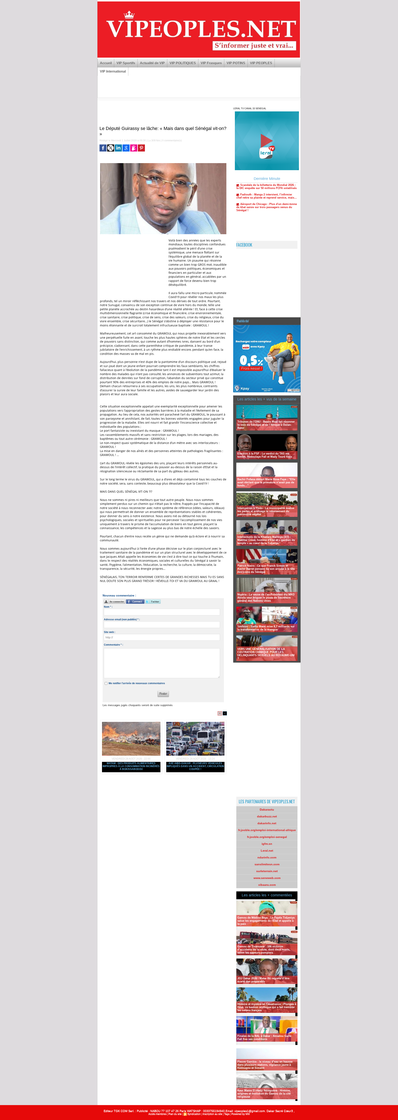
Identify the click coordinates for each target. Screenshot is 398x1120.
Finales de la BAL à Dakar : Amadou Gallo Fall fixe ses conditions (264, 1037)
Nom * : (108, 606)
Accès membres (157, 1114)
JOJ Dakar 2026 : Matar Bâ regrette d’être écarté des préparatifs (263, 980)
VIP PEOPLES (261, 63)
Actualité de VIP (152, 63)
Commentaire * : (113, 644)
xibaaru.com (267, 884)
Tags (226, 1114)
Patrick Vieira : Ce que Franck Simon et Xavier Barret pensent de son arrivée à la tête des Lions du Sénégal (266, 568)
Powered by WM (240, 1114)
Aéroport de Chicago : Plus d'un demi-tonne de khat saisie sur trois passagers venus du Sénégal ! (266, 185)
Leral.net (267, 850)
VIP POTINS (236, 63)
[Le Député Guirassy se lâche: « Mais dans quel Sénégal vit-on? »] (163, 164)
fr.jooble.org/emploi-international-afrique (267, 830)
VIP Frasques (211, 63)
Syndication (194, 1114)
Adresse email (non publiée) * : (122, 619)
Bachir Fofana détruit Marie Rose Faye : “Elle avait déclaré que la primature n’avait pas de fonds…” (266, 482)
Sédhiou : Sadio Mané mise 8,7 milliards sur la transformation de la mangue (266, 628)
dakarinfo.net (266, 823)
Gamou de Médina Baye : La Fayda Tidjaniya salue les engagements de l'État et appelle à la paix (266, 920)
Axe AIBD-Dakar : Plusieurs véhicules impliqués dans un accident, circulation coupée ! (195, 766)
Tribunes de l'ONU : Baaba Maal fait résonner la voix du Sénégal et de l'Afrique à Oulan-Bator (266, 424)
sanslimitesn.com (267, 864)
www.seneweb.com (267, 878)
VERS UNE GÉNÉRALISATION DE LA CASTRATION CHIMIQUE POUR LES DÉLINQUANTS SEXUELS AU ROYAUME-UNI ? (266, 653)
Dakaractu (267, 809)
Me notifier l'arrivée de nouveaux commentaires (137, 683)
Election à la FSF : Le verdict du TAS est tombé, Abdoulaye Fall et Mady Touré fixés (264, 455)
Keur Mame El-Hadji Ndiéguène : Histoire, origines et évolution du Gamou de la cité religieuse (264, 1093)
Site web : (109, 632)
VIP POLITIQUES (183, 63)
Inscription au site (212, 1114)
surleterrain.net (267, 871)
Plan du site (175, 1114)
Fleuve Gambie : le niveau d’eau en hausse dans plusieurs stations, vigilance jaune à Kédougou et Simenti (264, 1064)
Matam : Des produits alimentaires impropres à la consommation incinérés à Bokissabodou (131, 766)
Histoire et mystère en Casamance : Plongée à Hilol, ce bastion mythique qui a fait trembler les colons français (266, 1007)
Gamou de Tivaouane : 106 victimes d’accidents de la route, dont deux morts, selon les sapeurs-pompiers (263, 949)
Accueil (106, 63)
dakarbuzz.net (267, 816)
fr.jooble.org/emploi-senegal (267, 837)
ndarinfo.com (266, 857)
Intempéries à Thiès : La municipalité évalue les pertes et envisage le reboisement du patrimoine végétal (265, 511)
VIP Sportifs (125, 63)
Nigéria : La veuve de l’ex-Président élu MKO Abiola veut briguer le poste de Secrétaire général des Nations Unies (266, 597)
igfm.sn (267, 843)
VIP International (113, 71)
